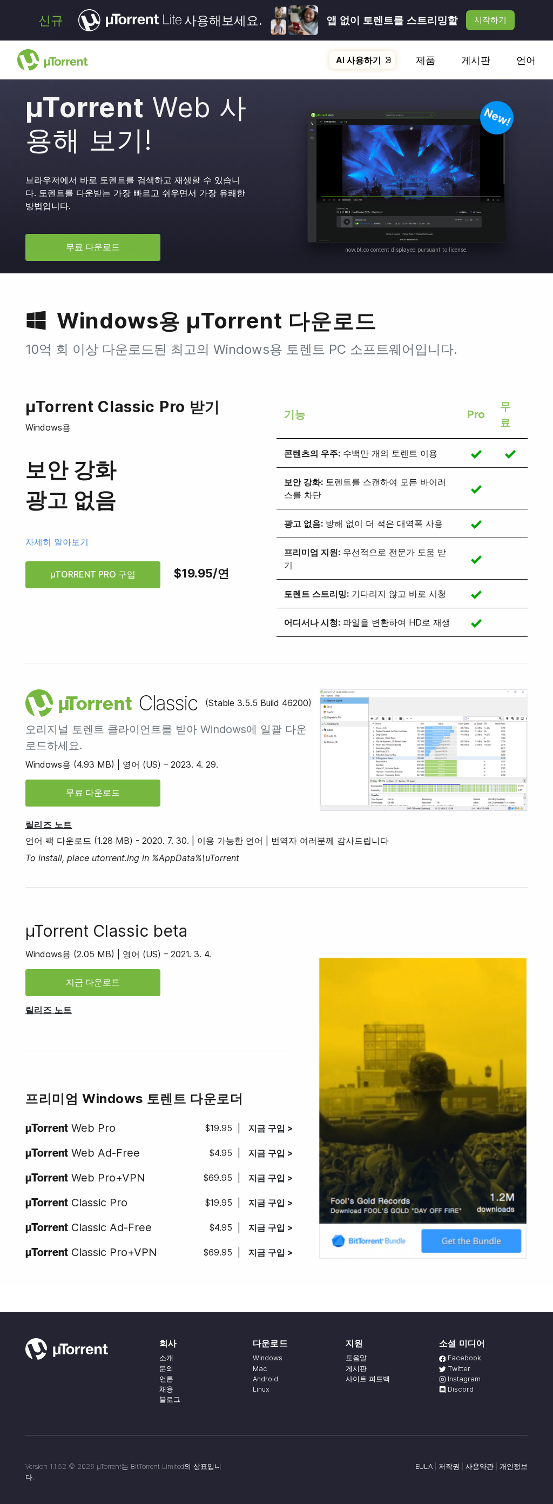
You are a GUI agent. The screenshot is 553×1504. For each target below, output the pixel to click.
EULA (424, 1466)
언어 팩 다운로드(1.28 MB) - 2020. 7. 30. (107, 840)
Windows (267, 1358)
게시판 (475, 60)
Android (265, 1379)
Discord (460, 1389)
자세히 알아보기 (57, 541)
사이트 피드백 (368, 1379)
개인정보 (514, 1466)
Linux (261, 1389)
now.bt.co (357, 249)
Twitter (458, 1369)
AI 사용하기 (358, 60)
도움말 (356, 1358)
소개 (166, 1358)
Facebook (463, 1358)
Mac (260, 1369)
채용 (166, 1389)
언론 (166, 1379)
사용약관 (480, 1466)
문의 (166, 1369)
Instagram (463, 1379)
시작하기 (490, 20)
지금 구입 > (270, 1128)
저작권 (449, 1466)
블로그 (169, 1399)
